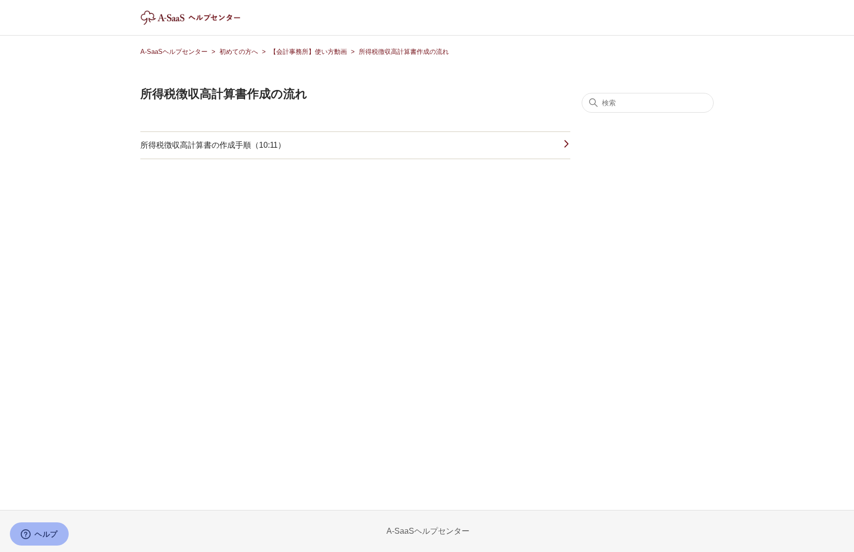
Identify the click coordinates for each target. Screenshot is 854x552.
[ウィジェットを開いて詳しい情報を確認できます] (39, 534)
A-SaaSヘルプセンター (174, 51)
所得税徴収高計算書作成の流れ (404, 51)
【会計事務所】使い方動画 (308, 51)
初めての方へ (238, 51)
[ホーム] (198, 22)
